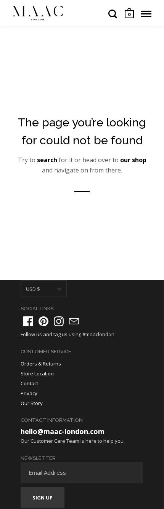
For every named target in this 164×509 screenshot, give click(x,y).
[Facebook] (28, 321)
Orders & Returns (41, 363)
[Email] (74, 321)
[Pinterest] (43, 321)
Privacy (29, 393)
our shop (133, 160)
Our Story (32, 403)
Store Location (37, 373)
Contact (29, 383)
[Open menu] (146, 14)
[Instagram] (59, 321)
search (47, 160)
